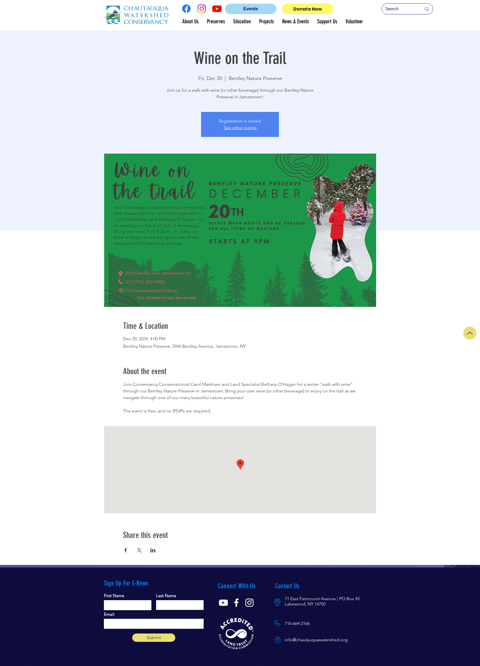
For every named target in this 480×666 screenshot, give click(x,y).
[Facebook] (186, 8)
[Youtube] (216, 8)
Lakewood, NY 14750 (305, 604)
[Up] (469, 333)
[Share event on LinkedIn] (153, 550)
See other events (240, 127)
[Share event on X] (139, 550)
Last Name (166, 596)
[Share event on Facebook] (125, 550)
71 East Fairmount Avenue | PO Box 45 (322, 598)
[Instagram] (201, 8)
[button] (190, 21)
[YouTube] (223, 602)
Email (109, 614)
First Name (114, 596)
